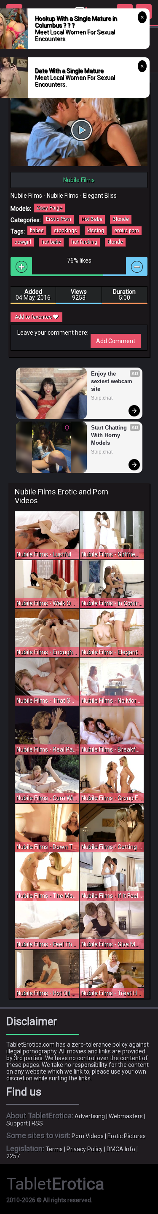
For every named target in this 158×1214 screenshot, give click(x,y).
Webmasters (126, 1116)
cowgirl (22, 242)
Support (17, 1123)
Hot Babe (91, 219)
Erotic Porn (58, 219)
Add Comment (115, 341)
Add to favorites (34, 317)
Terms (54, 1149)
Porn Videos (88, 1136)
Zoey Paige (49, 208)
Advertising (90, 1116)
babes (37, 231)
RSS (37, 1123)
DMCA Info (121, 1149)
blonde (115, 242)
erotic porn (126, 231)
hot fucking (84, 242)
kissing (95, 231)
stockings (65, 231)
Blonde (120, 219)
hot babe (51, 242)
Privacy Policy (85, 1149)
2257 (13, 1156)
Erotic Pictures (126, 1136)
